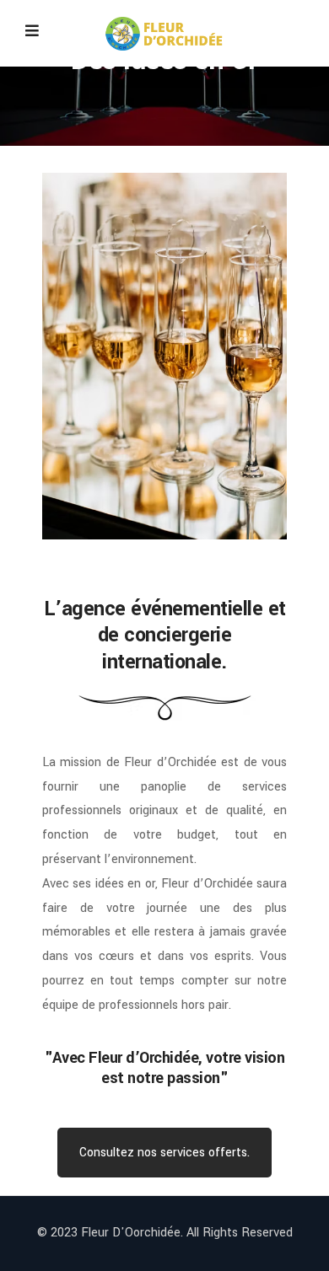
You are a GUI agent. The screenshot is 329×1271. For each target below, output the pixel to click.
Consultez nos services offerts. (164, 1152)
